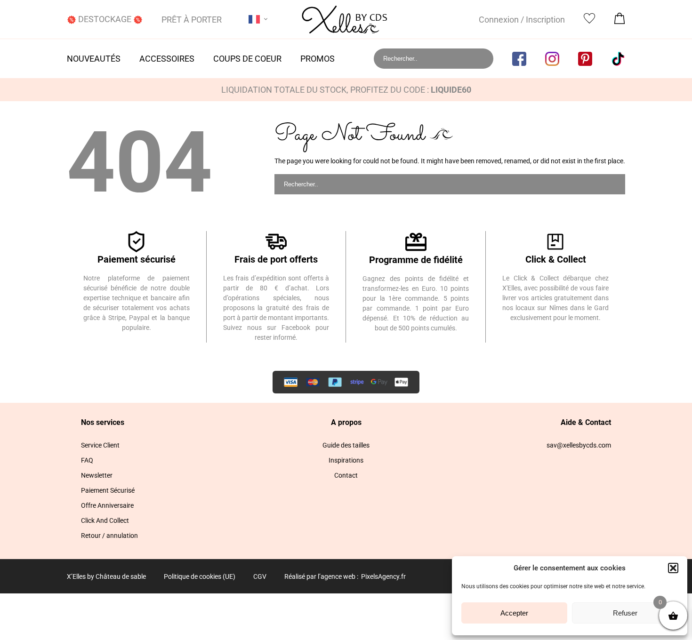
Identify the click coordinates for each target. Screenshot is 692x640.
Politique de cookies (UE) (199, 576)
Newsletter (97, 475)
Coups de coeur (247, 59)
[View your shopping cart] (619, 21)
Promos (317, 59)
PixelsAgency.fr (383, 576)
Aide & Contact (586, 422)
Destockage (104, 19)
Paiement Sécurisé (108, 490)
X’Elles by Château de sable (106, 576)
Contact (346, 475)
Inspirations (346, 460)
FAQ (87, 460)
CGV (259, 576)
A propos (346, 422)
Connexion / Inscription (522, 19)
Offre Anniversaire (107, 505)
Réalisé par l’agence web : (321, 576)
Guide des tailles (346, 445)
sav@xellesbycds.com (579, 445)
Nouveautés (94, 59)
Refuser (625, 613)
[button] (673, 568)
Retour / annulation (109, 535)
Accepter (514, 613)
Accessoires (166, 59)
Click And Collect (105, 520)
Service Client (100, 445)
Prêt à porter (191, 19)
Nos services (102, 422)
